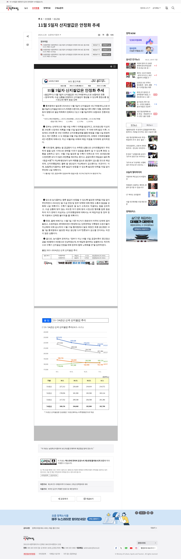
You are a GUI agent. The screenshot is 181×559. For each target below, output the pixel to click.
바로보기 (95, 45)
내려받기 (105, 45)
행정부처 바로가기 (147, 548)
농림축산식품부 (53, 34)
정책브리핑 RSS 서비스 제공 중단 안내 (45, 528)
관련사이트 (142, 543)
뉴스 (26, 8)
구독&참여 (59, 8)
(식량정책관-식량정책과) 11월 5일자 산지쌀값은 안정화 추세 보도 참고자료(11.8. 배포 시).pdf (66, 46)
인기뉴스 (134, 125)
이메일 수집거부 (54, 554)
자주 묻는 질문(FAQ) (70, 554)
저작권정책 (44, 475)
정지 (148, 512)
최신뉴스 (150, 125)
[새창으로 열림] (107, 35)
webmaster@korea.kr (92, 548)
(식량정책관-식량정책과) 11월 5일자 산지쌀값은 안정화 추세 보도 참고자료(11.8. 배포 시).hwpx (66, 55)
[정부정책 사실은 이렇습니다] (142, 49)
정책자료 (47, 8)
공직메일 (156, 8)
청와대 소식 (144, 8)
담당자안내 (53, 475)
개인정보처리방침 (29, 554)
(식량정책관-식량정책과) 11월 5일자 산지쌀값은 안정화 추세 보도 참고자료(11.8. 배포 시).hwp (66, 51)
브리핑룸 (35, 8)
